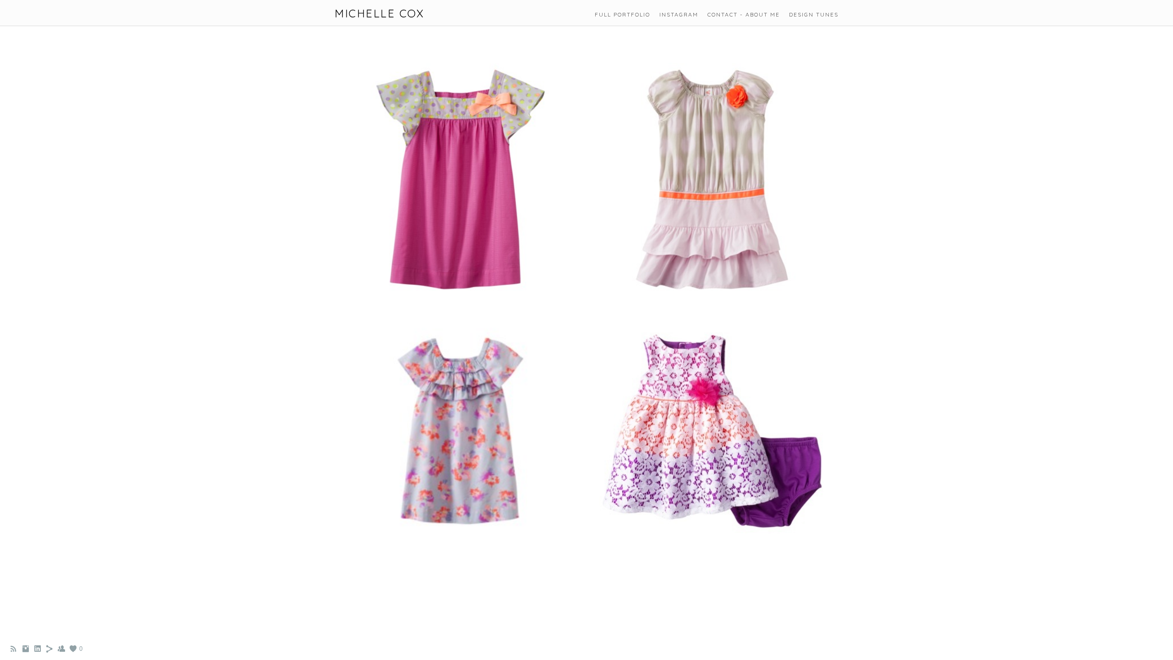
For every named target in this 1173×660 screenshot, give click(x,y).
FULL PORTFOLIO (622, 14)
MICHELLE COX (379, 13)
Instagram (678, 14)
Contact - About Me (743, 14)
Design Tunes (814, 14)
